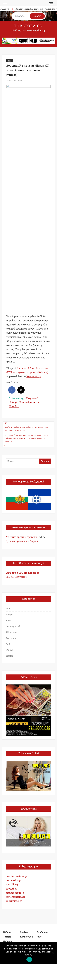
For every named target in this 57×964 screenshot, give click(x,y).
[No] (53, 952)
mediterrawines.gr (16, 876)
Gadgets (10, 614)
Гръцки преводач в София (22, 541)
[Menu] (5, 3)
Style (8, 620)
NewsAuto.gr (33, 376)
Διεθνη (9, 644)
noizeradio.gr (13, 880)
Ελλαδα (9, 649)
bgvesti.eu (11, 888)
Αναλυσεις (11, 638)
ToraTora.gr (28, 26)
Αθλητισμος (12, 632)
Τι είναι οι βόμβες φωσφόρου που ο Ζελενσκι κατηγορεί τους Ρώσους (27, 428)
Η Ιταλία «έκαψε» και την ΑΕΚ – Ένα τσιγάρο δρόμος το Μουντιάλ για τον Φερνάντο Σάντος (27, 438)
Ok (29, 959)
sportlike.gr (12, 884)
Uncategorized (13, 626)
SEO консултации (16, 576)
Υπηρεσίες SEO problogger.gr (22, 572)
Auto (10, 61)
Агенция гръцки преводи (21, 536)
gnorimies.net (14, 900)
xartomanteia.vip (15, 896)
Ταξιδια (9, 655)
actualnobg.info (15, 892)
